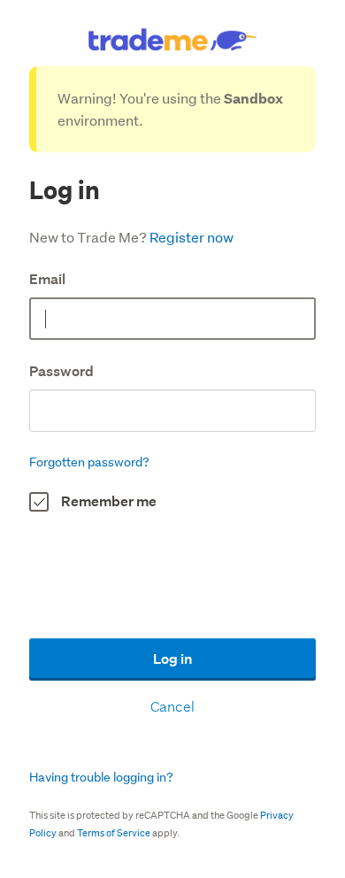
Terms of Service (113, 833)
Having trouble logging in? (101, 777)
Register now (192, 236)
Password (61, 371)
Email (47, 279)
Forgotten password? (89, 462)
